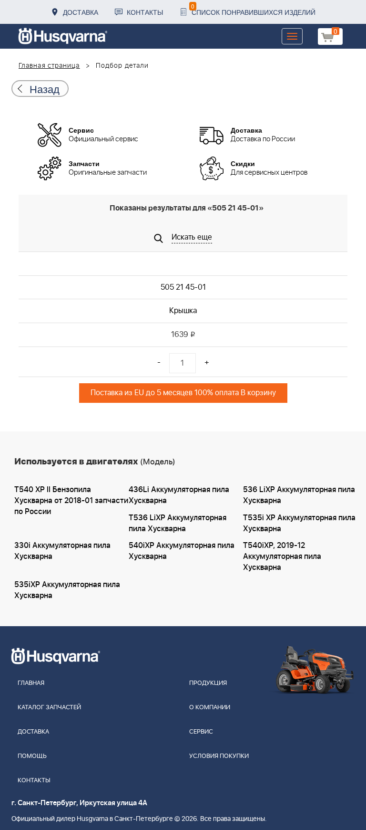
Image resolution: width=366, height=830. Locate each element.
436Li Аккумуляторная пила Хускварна (179, 495)
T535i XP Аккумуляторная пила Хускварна (299, 523)
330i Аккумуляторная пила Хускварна (62, 551)
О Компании (209, 707)
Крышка (183, 310)
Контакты (145, 12)
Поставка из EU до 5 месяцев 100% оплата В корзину (183, 393)
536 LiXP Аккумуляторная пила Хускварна (299, 495)
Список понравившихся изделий (253, 9)
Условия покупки (219, 756)
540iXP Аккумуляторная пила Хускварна (181, 551)
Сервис (201, 731)
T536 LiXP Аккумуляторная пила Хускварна (177, 523)
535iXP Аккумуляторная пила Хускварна (67, 590)
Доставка (80, 12)
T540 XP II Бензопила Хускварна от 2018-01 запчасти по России (71, 500)
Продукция (208, 683)
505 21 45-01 (183, 287)
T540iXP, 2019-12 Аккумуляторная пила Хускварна (282, 556)
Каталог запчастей (49, 707)
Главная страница (49, 66)
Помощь (32, 756)
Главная (31, 683)
